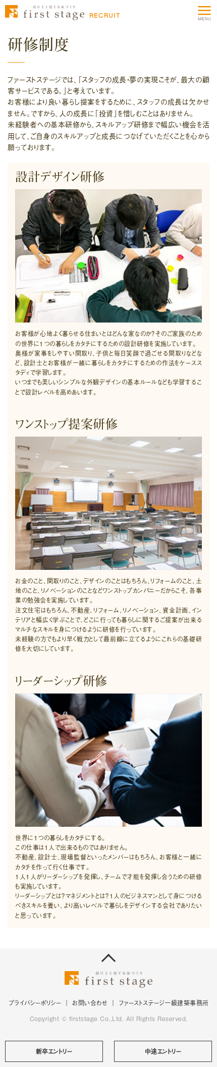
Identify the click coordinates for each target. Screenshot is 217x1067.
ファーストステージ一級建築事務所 (164, 1002)
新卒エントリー (54, 1051)
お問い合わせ (89, 1002)
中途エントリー (163, 1051)
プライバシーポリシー (35, 1002)
